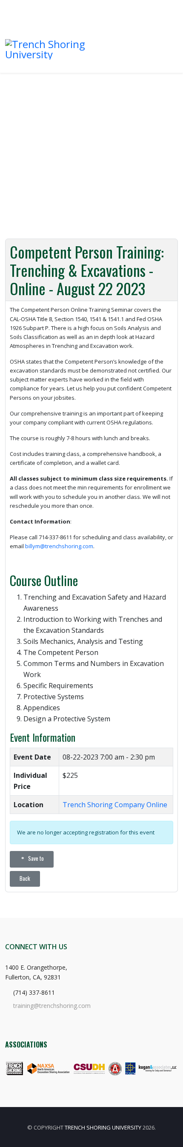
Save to (35, 858)
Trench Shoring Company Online (115, 804)
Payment (166, 8)
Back (25, 878)
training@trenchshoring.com (52, 1006)
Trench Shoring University (103, 1127)
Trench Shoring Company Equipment (102, 8)
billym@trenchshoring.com (59, 546)
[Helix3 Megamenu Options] (163, 45)
